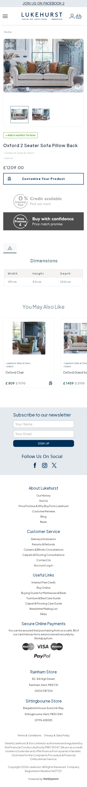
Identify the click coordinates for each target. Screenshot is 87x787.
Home (8, 32)
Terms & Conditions (29, 735)
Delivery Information (43, 539)
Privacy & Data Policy (57, 735)
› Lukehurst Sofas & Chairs (18, 153)
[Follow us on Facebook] (35, 465)
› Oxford (8, 158)
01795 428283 (43, 720)
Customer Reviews (43, 511)
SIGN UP (43, 443)
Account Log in (43, 565)
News (43, 521)
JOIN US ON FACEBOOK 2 (43, 3)
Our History (43, 495)
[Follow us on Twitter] (53, 465)
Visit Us (43, 500)
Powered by (43, 779)
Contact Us (43, 560)
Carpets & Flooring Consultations (43, 554)
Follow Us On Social (42, 456)
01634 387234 (44, 690)
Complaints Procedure (47, 755)
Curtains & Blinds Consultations (44, 549)
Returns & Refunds (43, 544)
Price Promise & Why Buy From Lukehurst (44, 506)
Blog (43, 516)
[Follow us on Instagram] (44, 465)
